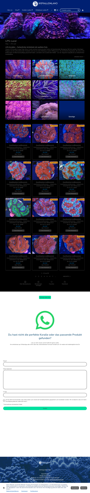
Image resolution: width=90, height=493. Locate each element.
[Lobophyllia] (45, 107)
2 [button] (38, 276)
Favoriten (51, 284)
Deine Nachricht (7, 369)
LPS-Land (13, 44)
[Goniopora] (18, 107)
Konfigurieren (34, 491)
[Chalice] (18, 87)
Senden (45, 408)
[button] (67, 276)
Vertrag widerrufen (45, 297)
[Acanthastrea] (18, 66)
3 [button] (41, 276)
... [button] (55, 276)
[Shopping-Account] (83, 10)
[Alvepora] (72, 66)
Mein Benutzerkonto (25, 284)
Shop (6, 44)
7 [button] (52, 276)
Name (5, 361)
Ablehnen (83, 488)
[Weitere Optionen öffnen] (51, 10)
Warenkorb (65, 284)
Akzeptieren (75, 488)
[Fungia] (72, 87)
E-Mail (5, 392)
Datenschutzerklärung (12, 491)
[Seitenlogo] (45, 4)
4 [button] (44, 276)
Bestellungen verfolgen (38, 284)
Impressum (24, 491)
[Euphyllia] (45, 87)
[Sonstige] (72, 107)
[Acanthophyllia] (45, 66)
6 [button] (49, 276)
